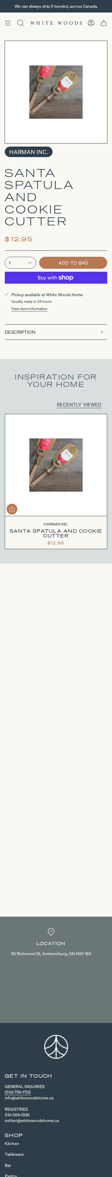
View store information (29, 308)
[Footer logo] (56, 1047)
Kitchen (12, 1143)
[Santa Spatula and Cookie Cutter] (56, 465)
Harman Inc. (28, 152)
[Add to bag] (12, 509)
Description (20, 332)
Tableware (14, 1154)
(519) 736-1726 (18, 1092)
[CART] (103, 23)
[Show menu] (8, 23)
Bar (8, 1165)
